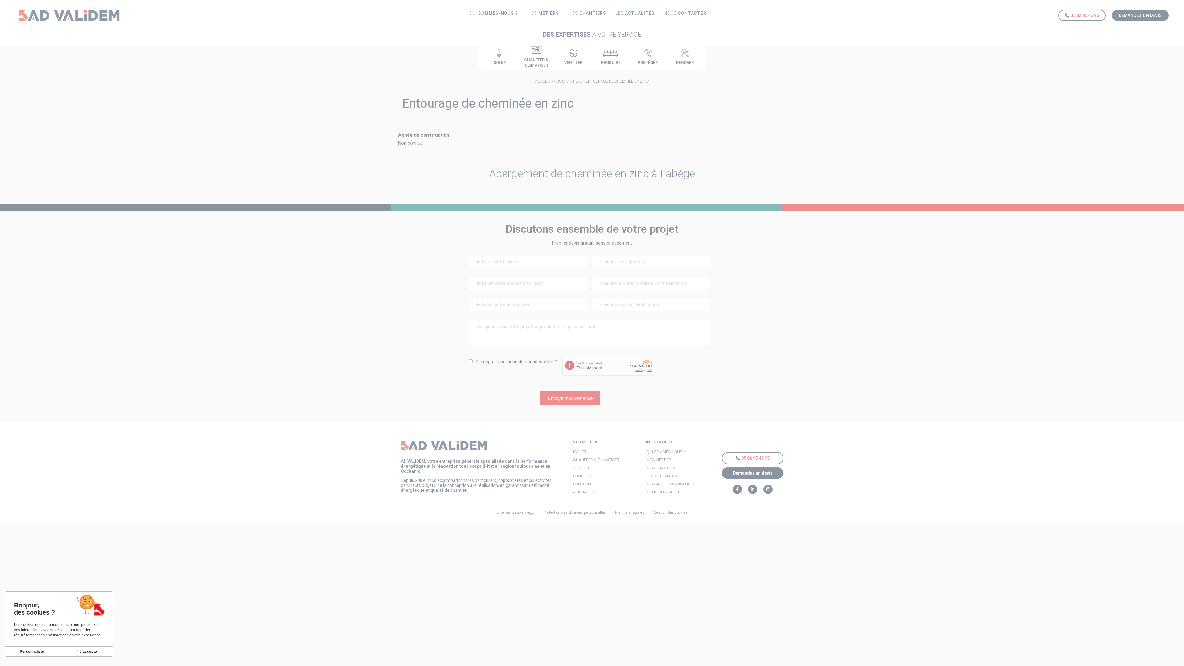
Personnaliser (32, 651)
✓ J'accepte (86, 651)
